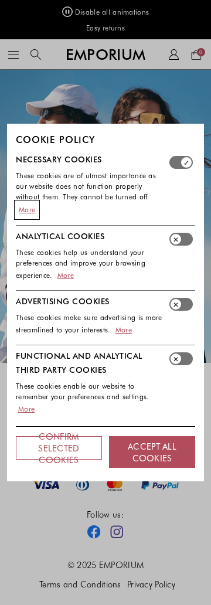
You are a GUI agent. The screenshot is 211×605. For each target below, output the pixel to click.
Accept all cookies (152, 452)
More (27, 209)
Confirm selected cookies (58, 448)
